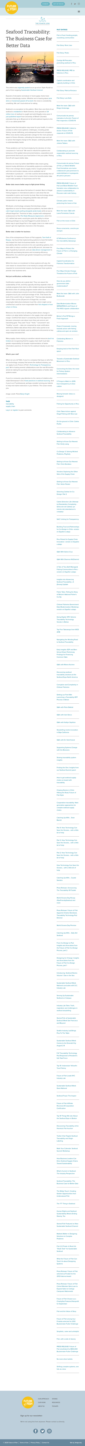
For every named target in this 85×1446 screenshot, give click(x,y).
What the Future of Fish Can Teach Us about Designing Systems (67, 1261)
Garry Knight (24, 394)
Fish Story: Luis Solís (64, 98)
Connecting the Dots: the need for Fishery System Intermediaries (68, 371)
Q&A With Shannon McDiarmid (68, 559)
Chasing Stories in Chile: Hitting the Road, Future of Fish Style (66, 792)
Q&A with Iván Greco (64, 715)
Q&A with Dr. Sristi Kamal (66, 740)
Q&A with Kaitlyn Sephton (66, 722)
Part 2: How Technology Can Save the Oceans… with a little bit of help (67, 855)
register (15, 410)
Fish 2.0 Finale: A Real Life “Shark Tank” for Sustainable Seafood (67, 1248)
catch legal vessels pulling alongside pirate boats (23, 211)
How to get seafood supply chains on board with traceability (66, 780)
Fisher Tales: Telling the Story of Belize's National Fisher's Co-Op (67, 594)
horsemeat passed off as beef (22, 101)
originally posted (24, 88)
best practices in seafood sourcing (37, 381)
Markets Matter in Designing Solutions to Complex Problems (67, 1236)
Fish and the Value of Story (66, 1311)
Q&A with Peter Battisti (65, 707)
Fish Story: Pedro (63, 53)
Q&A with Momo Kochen (66, 665)
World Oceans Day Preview (66, 925)
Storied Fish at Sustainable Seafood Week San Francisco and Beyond (67, 1020)
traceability (10, 404)
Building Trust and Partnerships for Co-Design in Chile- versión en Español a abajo (68, 529)
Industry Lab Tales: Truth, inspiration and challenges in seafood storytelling (67, 1008)
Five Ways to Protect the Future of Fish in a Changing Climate (67, 250)
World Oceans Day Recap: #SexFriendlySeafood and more (66, 900)
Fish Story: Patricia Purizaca (66, 91)
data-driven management (41, 250)
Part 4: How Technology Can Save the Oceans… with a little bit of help (67, 830)
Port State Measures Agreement (32, 216)
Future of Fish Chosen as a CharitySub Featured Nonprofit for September (68, 1301)
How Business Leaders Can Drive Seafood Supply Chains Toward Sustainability (67, 1161)
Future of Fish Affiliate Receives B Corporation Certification (65, 1105)
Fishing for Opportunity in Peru (68, 404)
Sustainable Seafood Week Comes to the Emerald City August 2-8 (66, 1043)
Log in (8, 410)
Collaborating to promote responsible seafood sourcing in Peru (67, 153)
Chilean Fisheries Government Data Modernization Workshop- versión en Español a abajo (68, 607)
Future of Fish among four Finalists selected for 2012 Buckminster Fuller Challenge (67, 1321)
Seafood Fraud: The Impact (66, 1096)
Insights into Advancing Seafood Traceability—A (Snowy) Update (65, 581)
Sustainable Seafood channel (32, 90)
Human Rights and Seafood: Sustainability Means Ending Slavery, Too (67, 1213)
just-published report (13, 117)
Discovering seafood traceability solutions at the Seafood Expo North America (67, 674)
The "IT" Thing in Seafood (66, 1204)
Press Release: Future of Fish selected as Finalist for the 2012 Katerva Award (67, 1273)
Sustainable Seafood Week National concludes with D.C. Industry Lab (67, 985)
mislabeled (18, 112)
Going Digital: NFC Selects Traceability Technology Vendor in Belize (66, 619)
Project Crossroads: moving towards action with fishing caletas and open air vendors (67, 328)
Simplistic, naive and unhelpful (68, 1331)
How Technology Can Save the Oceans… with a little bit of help (68, 867)
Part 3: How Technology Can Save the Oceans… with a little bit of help (67, 842)
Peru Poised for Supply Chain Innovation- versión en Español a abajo (68, 541)
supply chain (10, 406)
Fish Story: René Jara (64, 45)
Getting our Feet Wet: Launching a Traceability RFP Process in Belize (67, 697)
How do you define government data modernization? (63, 283)
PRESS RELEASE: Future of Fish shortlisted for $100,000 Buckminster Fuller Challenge (67, 1349)
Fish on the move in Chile (66, 221)
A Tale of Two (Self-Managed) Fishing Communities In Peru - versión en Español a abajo (67, 569)
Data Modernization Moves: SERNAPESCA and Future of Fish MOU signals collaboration (68, 306)
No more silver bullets (64, 1359)
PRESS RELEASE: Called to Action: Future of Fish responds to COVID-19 (66, 130)
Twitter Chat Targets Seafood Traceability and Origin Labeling (67, 1138)
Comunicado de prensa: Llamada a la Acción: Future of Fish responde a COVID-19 (68, 118)
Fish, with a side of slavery (66, 1339)
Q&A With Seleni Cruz (65, 552)
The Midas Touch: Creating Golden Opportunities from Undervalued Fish (66, 1193)
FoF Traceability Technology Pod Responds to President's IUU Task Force (67, 1055)
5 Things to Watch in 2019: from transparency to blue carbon (66, 383)
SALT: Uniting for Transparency (68, 519)
